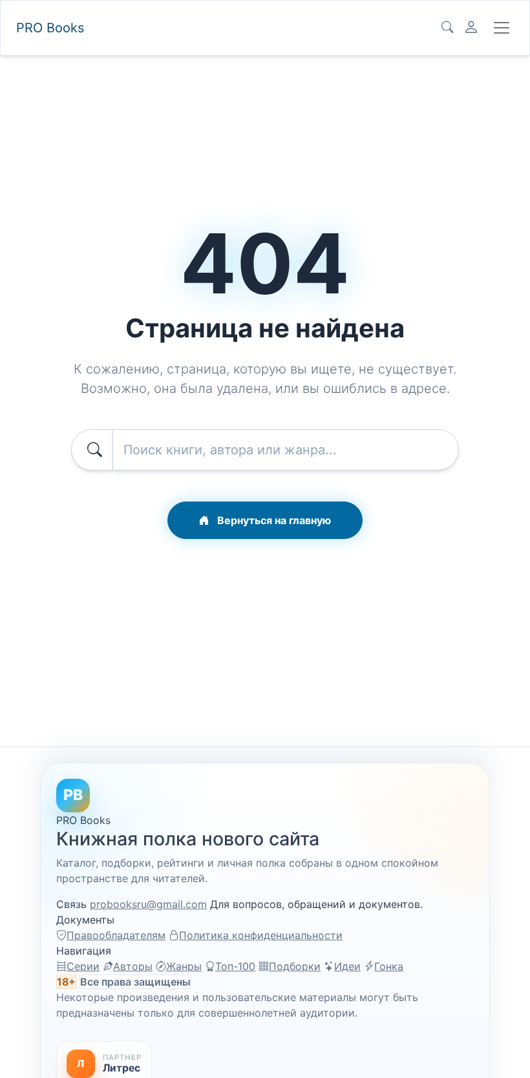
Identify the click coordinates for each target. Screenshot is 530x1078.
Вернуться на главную (273, 520)
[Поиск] (447, 28)
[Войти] (471, 28)
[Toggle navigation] (501, 28)
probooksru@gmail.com (148, 904)
